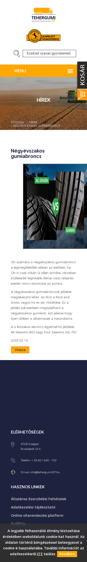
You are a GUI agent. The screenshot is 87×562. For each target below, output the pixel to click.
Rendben (67, 554)
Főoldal (17, 122)
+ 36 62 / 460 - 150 (43, 460)
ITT (40, 554)
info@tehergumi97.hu (45, 472)
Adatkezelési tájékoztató (33, 507)
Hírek (33, 122)
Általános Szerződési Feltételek (38, 499)
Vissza (20, 350)
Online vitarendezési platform (37, 515)
